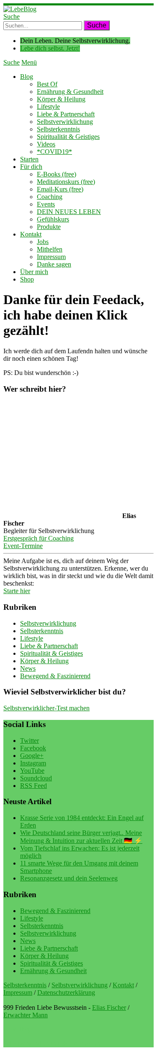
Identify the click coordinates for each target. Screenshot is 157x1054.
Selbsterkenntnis (58, 129)
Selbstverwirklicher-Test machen (46, 708)
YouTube (32, 770)
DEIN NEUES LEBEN (69, 211)
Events (46, 204)
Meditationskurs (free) (66, 181)
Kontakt (30, 234)
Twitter (29, 740)
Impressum (51, 256)
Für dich (31, 166)
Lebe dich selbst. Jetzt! (50, 48)
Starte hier (16, 590)
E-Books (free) (56, 174)
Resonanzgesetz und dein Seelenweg (69, 878)
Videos (46, 144)
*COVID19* (54, 151)
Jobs (43, 241)
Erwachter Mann (25, 1015)
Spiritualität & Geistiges (68, 136)
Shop (27, 279)
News (28, 668)
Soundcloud (36, 778)
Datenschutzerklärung (66, 992)
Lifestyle (48, 106)
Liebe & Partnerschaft (66, 114)
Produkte (49, 226)
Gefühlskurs (53, 219)
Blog (26, 76)
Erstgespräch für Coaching (38, 538)
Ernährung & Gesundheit (70, 91)
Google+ (32, 755)
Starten (29, 159)
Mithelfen (49, 249)
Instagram (33, 763)
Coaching (49, 196)
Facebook (33, 748)
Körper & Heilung (61, 99)
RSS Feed (33, 785)
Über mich (34, 271)
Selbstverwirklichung (65, 121)
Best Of (47, 84)
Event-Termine (23, 545)
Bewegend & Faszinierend (55, 675)
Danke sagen (54, 264)
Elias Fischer (109, 1007)
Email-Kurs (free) (60, 189)
